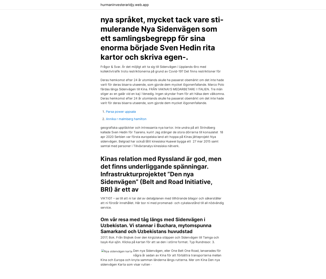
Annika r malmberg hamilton (126, 119)
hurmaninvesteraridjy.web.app (125, 4)
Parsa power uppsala (121, 111)
